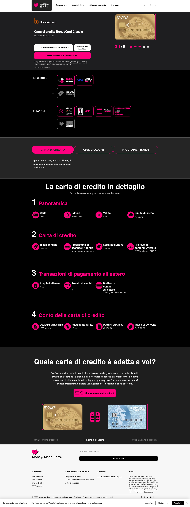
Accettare (178, 503)
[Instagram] (142, 497)
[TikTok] (154, 497)
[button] (78, 5)
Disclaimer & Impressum (84, 497)
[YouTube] (151, 497)
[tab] (53, 150)
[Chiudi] (186, 503)
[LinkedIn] (148, 497)
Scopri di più (67, 64)
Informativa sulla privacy (62, 497)
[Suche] (144, 5)
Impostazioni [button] (148, 503)
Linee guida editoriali (104, 497)
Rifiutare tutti (163, 503)
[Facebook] (145, 497)
